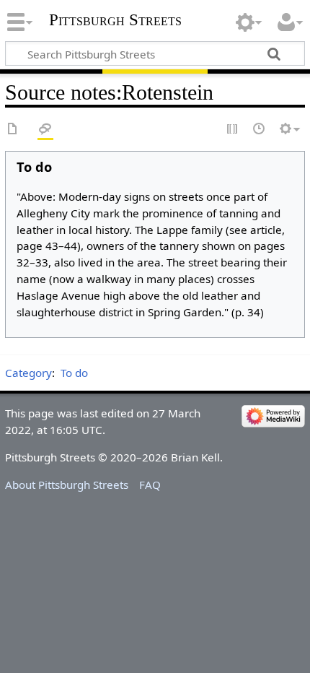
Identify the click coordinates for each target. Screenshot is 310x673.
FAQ (150, 484)
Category (28, 372)
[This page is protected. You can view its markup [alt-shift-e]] (233, 129)
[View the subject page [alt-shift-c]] (13, 129)
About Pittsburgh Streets (66, 484)
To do (74, 372)
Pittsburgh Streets (115, 20)
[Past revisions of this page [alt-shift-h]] (259, 129)
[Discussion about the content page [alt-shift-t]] (45, 129)
